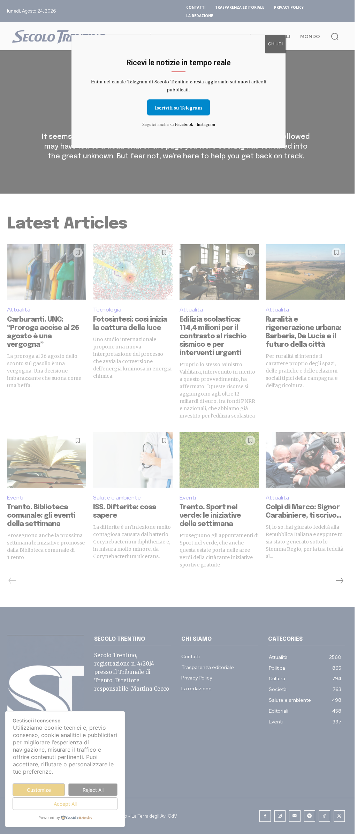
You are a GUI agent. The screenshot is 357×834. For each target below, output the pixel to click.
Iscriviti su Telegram (178, 107)
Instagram (206, 124)
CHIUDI (275, 43)
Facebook (184, 124)
